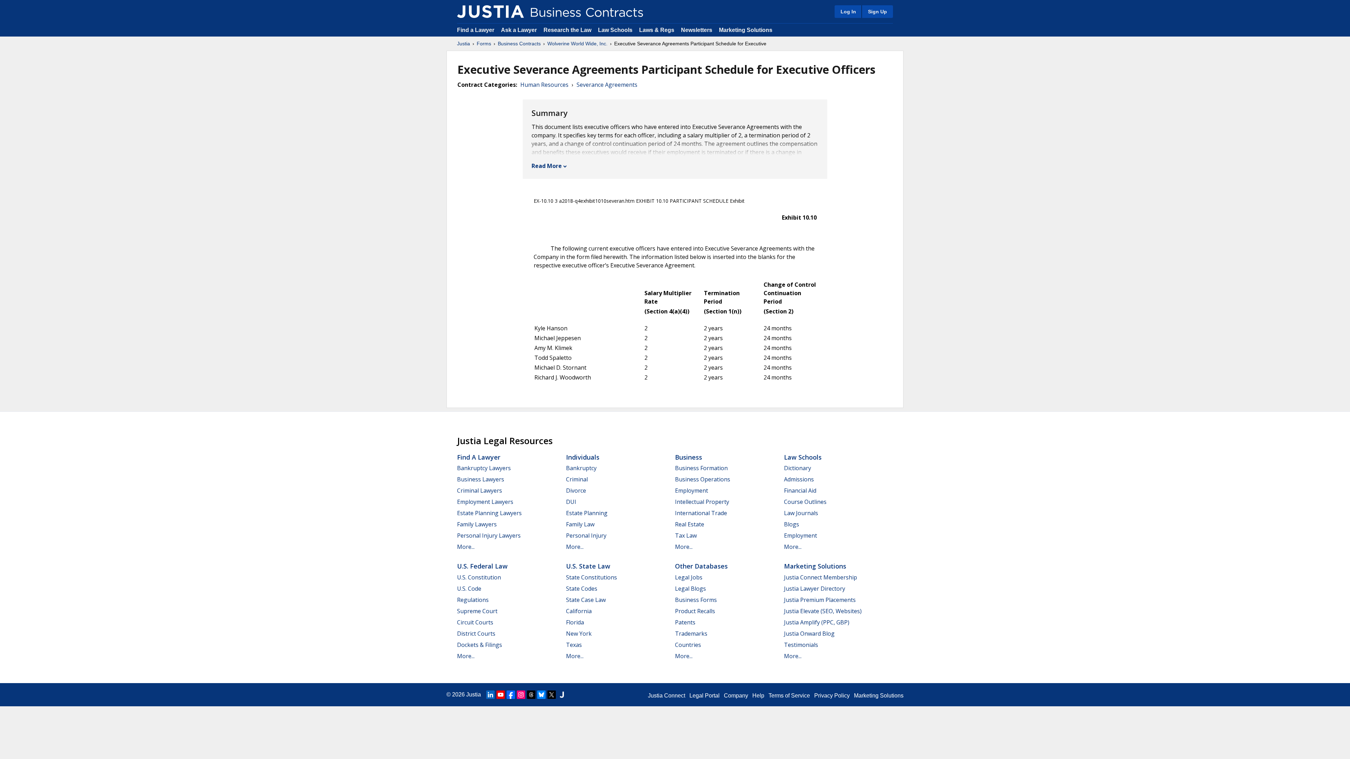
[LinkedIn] (490, 694)
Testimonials (801, 645)
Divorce (576, 490)
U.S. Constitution (479, 577)
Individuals (582, 457)
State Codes (581, 588)
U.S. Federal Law (482, 566)
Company (736, 696)
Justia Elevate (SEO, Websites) (823, 611)
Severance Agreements (607, 85)
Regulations (473, 600)
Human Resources (544, 85)
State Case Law (586, 600)
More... (466, 547)
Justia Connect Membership (820, 577)
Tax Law (686, 535)
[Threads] (531, 694)
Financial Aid (800, 490)
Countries (688, 645)
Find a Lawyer (475, 30)
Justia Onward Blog (809, 633)
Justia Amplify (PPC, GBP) (816, 622)
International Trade (701, 513)
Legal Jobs (688, 577)
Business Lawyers (480, 479)
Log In (848, 11)
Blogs (791, 524)
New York (579, 633)
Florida (575, 622)
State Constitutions (591, 577)
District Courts (476, 633)
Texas (574, 645)
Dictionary (797, 468)
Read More (547, 166)
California (579, 611)
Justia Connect (666, 696)
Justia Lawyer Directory (814, 588)
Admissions (799, 479)
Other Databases (701, 566)
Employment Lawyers (485, 502)
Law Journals (801, 513)
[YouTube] (500, 694)
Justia (463, 43)
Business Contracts (519, 43)
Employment (691, 490)
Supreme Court (477, 611)
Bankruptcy (581, 468)
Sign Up (877, 11)
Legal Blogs (690, 588)
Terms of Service (789, 696)
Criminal (577, 479)
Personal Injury (586, 535)
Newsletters (696, 30)
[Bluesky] (541, 694)
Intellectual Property (702, 502)
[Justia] (490, 11)
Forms (484, 43)
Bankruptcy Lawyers (484, 468)
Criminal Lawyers (479, 490)
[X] (551, 694)
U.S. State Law (588, 566)
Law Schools (615, 30)
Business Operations (702, 479)
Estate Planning (587, 513)
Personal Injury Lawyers (489, 535)
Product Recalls (695, 611)
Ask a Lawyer (519, 30)
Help (758, 696)
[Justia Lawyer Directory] (562, 694)
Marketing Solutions (745, 30)
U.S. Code (469, 588)
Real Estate (689, 524)
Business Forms (696, 600)
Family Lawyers (477, 524)
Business (688, 457)
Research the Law (567, 30)
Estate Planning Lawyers (489, 513)
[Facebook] (511, 694)
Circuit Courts (475, 622)
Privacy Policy (832, 696)
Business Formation (701, 468)
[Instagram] (521, 694)
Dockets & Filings (479, 645)
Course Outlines (805, 502)
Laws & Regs (656, 30)
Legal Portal (704, 696)
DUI (571, 502)
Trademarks (691, 633)
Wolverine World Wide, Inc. (577, 43)
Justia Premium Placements (820, 600)
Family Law (580, 524)
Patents (685, 622)
